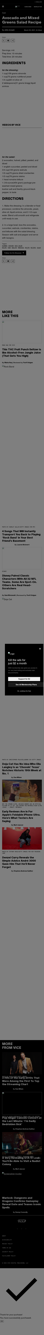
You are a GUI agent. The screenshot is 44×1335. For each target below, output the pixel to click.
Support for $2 (24, 679)
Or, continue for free (24, 691)
